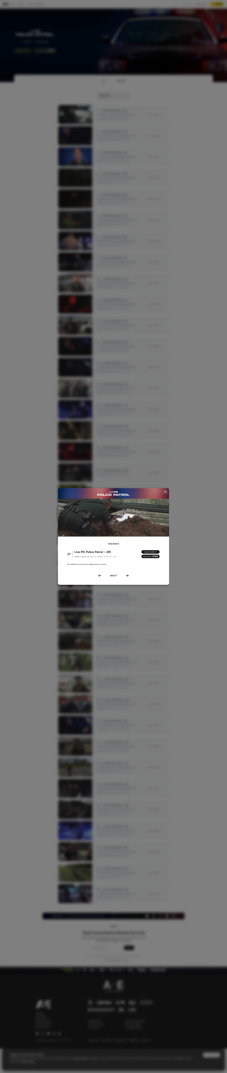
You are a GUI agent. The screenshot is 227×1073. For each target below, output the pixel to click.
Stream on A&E (149, 552)
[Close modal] (165, 492)
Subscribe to (147, 556)
